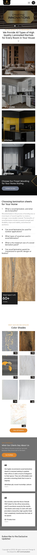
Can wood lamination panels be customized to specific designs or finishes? (16, 251)
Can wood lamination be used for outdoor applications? (18, 230)
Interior (8, 73)
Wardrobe (9, 107)
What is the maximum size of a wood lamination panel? (19, 244)
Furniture (9, 173)
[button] (18, 209)
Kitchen (8, 140)
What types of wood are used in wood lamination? (17, 237)
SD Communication (23, 552)
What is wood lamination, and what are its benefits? (19, 210)
